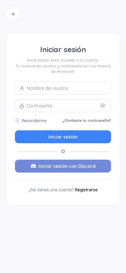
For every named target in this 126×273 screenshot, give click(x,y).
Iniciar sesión (63, 137)
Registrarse (86, 189)
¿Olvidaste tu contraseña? (86, 120)
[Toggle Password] (103, 105)
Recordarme (34, 120)
